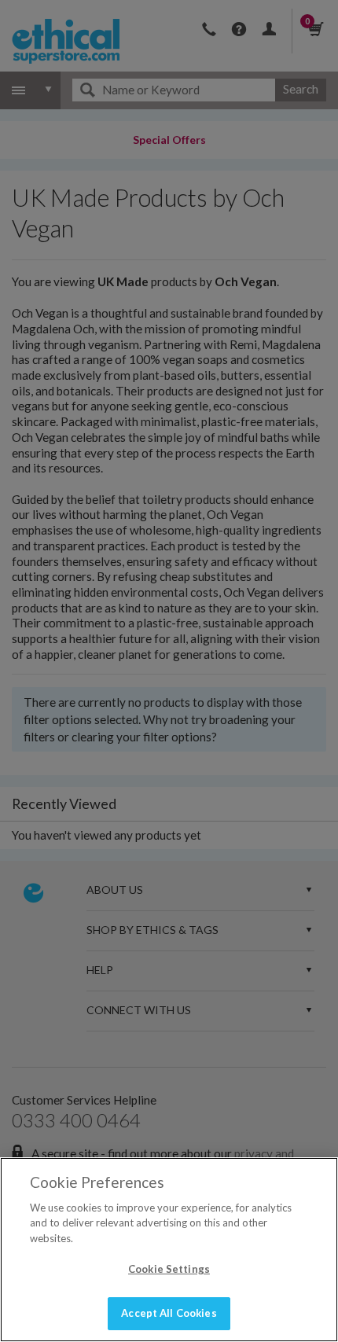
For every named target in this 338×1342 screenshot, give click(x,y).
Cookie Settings (169, 1269)
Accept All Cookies (168, 1313)
